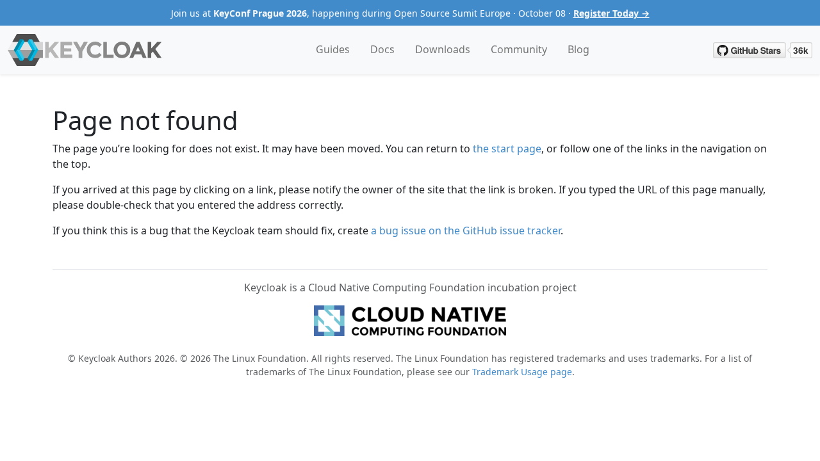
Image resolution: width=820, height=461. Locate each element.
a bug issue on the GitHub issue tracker (466, 230)
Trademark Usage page (522, 372)
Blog (578, 49)
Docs (382, 49)
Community (519, 49)
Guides (333, 49)
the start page (507, 149)
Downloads (442, 49)
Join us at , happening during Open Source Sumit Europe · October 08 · (410, 13)
